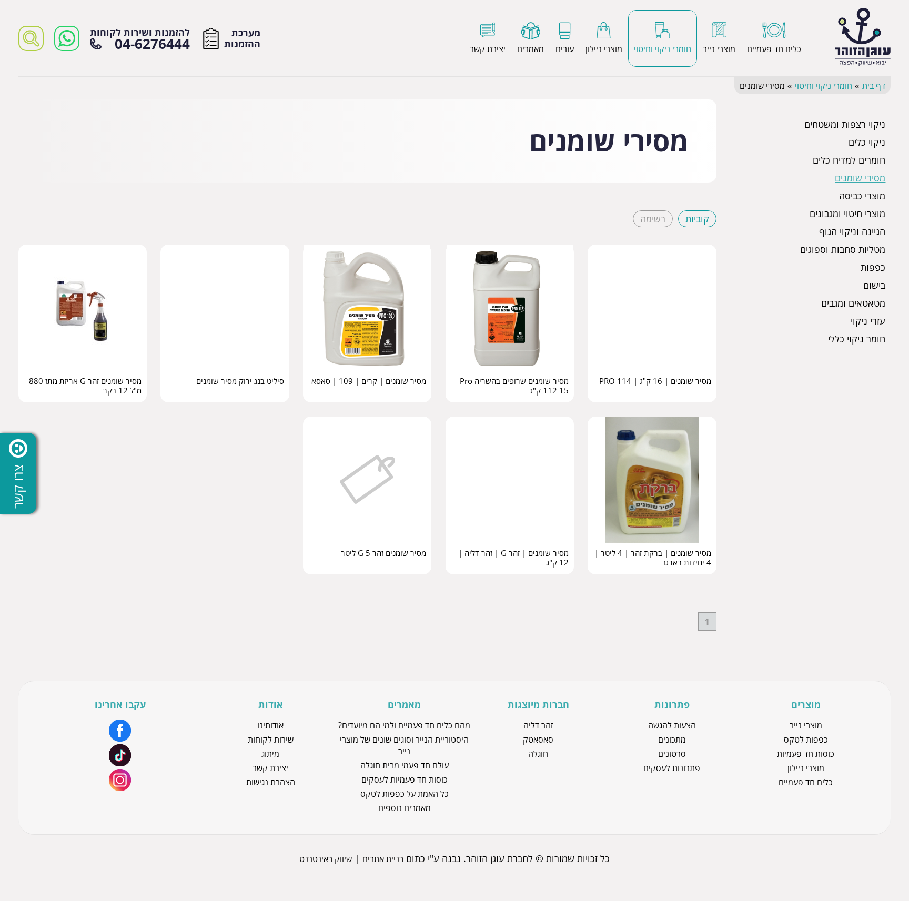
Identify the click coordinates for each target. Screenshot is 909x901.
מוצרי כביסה (862, 195)
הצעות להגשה (672, 725)
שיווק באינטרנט (325, 859)
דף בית (873, 86)
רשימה (652, 218)
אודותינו (270, 725)
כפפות (873, 267)
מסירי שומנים (860, 177)
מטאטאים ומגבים (853, 303)
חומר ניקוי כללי (856, 338)
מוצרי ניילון (805, 768)
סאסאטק (538, 739)
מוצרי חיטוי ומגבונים (847, 213)
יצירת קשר (270, 768)
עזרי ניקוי (868, 321)
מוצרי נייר (806, 725)
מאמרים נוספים (404, 808)
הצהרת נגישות (270, 782)
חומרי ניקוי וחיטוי (823, 86)
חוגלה (538, 754)
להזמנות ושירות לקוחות (140, 38)
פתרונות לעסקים (671, 768)
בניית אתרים (382, 859)
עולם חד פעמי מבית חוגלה (404, 765)
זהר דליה (538, 725)
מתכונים (672, 739)
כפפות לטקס (806, 739)
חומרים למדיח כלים (849, 160)
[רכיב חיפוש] (31, 38)
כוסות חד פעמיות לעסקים (404, 779)
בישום (874, 285)
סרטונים (672, 754)
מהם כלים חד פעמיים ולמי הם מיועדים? (404, 725)
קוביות (697, 218)
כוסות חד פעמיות (805, 754)
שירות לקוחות (271, 739)
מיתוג (270, 754)
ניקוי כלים (867, 142)
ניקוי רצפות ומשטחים (844, 124)
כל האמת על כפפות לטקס (404, 793)
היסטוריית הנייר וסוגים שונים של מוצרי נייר (404, 745)
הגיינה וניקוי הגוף (852, 231)
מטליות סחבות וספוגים (842, 249)
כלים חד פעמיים (806, 782)
